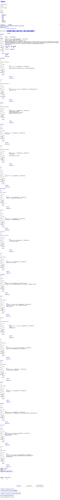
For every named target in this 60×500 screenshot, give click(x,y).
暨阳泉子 (1, 296)
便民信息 (3, 20)
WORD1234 (2, 124)
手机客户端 (4, 21)
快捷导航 (1, 12)
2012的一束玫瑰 (2, 188)
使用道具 (6, 56)
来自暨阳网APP (19, 89)
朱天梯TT (1, 360)
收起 (13, 46)
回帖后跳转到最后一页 (7, 477)
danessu (1, 145)
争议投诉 (4, 490)
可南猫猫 (1, 317)
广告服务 (1, 490)
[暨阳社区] (2, 1)
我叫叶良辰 (2, 34)
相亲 (3, 19)
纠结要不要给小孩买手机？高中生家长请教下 (17, 25)
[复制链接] (8, 33)
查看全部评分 (12, 49)
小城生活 (8, 25)
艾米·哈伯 (1, 102)
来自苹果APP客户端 (12, 327)
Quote (7, 470)
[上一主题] (11, 28)
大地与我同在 (2, 274)
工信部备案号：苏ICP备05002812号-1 (6, 493)
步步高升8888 (2, 231)
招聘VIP (3, 22)
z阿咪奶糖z (2, 403)
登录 (9, 471)
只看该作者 (19, 66)
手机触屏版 (13, 490)
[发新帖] (4, 27)
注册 (11, 471)
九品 (1, 36)
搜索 (9, 24)
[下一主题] (14, 28)
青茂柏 (7, 47)
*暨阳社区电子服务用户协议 (16, 493)
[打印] (8, 28)
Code (9, 470)
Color (2, 470)
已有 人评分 (8, 46)
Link (5, 470)
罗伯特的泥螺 (2, 58)
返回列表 (1, 27)
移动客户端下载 (8, 490)
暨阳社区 (4, 15)
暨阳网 (4, 14)
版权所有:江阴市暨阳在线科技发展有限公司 (7, 495)
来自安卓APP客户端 (8, 44)
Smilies (11, 470)
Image (3, 470)
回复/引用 (10, 76)
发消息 (3, 53)
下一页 (7, 26)
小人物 (1, 79)
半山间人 (1, 446)
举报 (8, 56)
